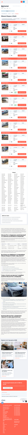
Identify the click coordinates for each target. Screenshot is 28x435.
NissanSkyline (16, 203)
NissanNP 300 (3, 194)
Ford (3, 422)
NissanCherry (9, 181)
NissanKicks (21, 187)
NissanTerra (9, 207)
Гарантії (4, 410)
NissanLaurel (9, 189)
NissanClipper (22, 181)
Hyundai (4, 432)
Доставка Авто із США (6, 407)
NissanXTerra (3, 210)
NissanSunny (15, 205)
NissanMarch (3, 192)
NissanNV (9, 194)
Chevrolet (4, 426)
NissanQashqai (22, 199)
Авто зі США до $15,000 (17, 414)
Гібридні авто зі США (16, 422)
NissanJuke (9, 187)
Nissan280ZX (3, 175)
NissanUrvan (22, 208)
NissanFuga (3, 186)
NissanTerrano (16, 207)
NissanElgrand (22, 183)
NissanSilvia (9, 203)
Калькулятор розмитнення (6, 406)
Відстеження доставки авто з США (7, 418)
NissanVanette (3, 209)
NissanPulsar (15, 199)
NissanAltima (3, 177)
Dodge (4, 428)
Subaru (4, 431)
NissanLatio (3, 189)
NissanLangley (16, 188)
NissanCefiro (3, 181)
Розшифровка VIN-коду (6, 417)
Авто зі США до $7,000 (17, 410)
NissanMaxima (10, 192)
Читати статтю (4, 376)
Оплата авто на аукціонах (6, 408)
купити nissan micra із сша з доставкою (7, 18)
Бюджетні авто (5, 415)
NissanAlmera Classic (16, 176)
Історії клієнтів (5, 413)
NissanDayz (3, 183)
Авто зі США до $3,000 (17, 407)
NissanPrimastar (4, 199)
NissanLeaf (15, 189)
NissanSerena (3, 203)
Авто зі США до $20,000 (17, 415)
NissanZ (15, 210)
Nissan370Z (21, 175)
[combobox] (21, 11)
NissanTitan (15, 208)
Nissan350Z (15, 175)
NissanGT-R (15, 186)
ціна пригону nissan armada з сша (15, 217)
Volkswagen (4, 429)
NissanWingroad (16, 209)
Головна (2, 8)
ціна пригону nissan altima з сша (6, 217)
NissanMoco (3, 193)
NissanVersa (9, 209)
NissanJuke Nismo (16, 187)
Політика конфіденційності (24, 400)
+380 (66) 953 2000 (4, 392)
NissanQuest (9, 200)
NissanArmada (16, 177)
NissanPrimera (10, 199)
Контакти (4, 414)
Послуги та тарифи (5, 411)
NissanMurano (10, 193)
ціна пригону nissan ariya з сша (6, 222)
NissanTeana (3, 207)
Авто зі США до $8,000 (17, 411)
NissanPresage (10, 198)
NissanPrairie (3, 198)
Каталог (5, 8)
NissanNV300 (22, 194)
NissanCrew (9, 182)
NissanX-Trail (9, 210)
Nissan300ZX (9, 175)
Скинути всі (16, 13)
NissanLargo (22, 188)
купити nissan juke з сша (24, 18)
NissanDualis (15, 183)
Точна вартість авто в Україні (22, 43)
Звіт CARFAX (4, 416)
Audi (3, 430)
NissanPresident (22, 198)
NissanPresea (16, 198)
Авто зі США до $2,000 (17, 406)
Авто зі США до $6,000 (17, 409)
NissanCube (15, 182)
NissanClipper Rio (4, 182)
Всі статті (25, 340)
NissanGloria (9, 186)
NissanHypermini (4, 187)
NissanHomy (22, 186)
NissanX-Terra (22, 209)
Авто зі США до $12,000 (17, 413)
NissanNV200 (16, 194)
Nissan (7, 8)
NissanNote (21, 193)
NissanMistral (22, 192)
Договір (4, 409)
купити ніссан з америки (16, 18)
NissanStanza (9, 205)
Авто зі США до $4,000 (17, 408)
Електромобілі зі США (17, 421)
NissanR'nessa (22, 200)
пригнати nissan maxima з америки (17, 220)
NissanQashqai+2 (4, 200)
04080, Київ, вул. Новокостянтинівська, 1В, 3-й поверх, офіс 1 (9, 396)
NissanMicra (15, 192)
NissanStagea (3, 205)
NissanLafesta (10, 188)
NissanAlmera (9, 176)
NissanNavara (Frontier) (17, 193)
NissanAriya (9, 177)
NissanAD (3, 176)
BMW (3, 423)
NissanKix (3, 188)
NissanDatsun (22, 182)
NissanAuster (22, 177)
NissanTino (9, 208)
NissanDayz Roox (10, 183)
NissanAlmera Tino (22, 176)
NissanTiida (3, 208)
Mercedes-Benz (5, 424)
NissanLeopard (22, 189)
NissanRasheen (16, 200)
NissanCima (15, 181)
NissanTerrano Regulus (23, 207)
